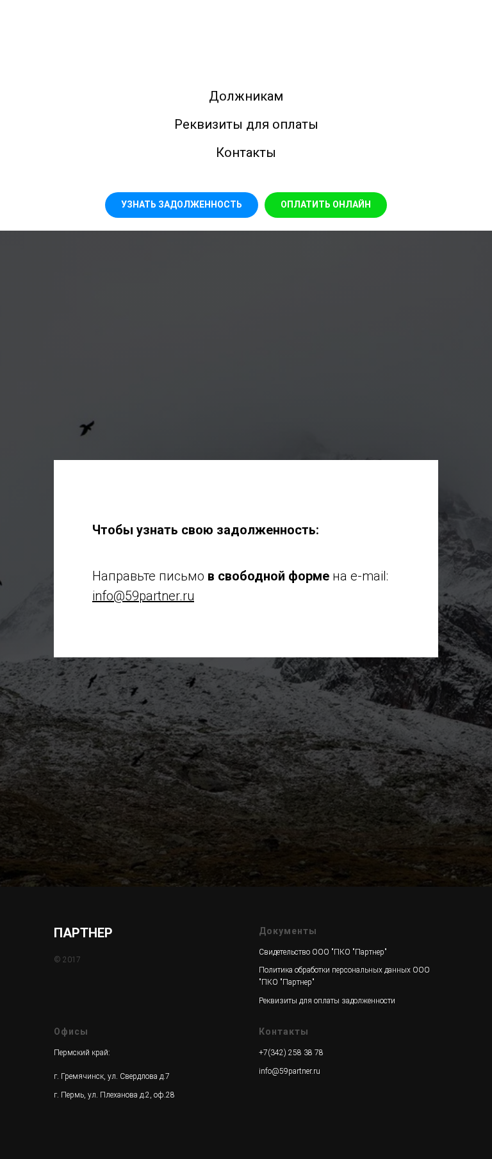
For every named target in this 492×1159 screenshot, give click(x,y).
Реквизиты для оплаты (246, 124)
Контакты (246, 152)
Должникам (246, 96)
